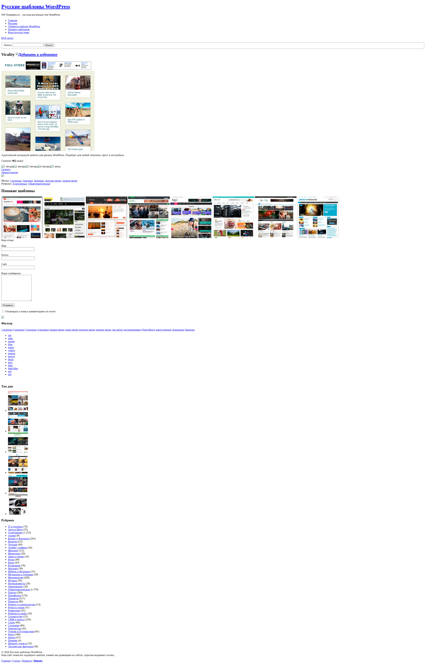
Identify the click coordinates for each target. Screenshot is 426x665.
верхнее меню (53, 180)
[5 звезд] (55, 166)
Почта (4, 255)
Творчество (14, 628)
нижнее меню (103, 329)
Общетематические (39, 183)
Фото (11, 634)
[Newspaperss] (18, 493)
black (11, 359)
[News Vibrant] (18, 431)
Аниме (12, 535)
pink (10, 338)
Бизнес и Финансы (18, 538)
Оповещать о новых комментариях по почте (30, 311)
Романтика (14, 610)
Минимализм (15, 577)
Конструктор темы (18, 32)
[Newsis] (18, 472)
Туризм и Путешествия (21, 631)
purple (11, 341)
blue (10, 344)
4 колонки (43, 329)
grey (10, 362)
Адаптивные (19, 183)
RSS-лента (7, 38)
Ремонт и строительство (21, 604)
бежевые (39, 180)
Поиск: (8, 45)
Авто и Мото (15, 529)
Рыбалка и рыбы (17, 613)
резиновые (178, 329)
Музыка (12, 580)
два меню (117, 329)
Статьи (16, 660)
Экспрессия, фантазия (20, 646)
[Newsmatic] (18, 451)
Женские (13, 550)
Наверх (38, 660)
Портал (12, 592)
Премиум (13, 598)
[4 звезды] (44, 166)
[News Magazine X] (18, 410)
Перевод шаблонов (19, 29)
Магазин (13, 568)
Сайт (4, 264)
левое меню (71, 329)
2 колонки (19, 329)
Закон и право (16, 556)
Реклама (12, 23)
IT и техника (15, 526)
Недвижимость (16, 583)
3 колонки (16, 180)
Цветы (11, 637)
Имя (3, 245)
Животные (14, 553)
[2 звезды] (19, 166)
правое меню (70, 180)
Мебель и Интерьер (19, 571)
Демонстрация (9, 172)
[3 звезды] (31, 166)
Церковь (12, 640)
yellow (11, 350)
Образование (15, 586)
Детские (12, 544)
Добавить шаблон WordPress (24, 26)
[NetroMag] (18, 513)
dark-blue (13, 368)
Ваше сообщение (11, 273)
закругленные (163, 329)
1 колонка (6, 329)
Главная (12, 20)
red (9, 335)
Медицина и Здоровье (20, 574)
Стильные (13, 625)
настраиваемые (132, 329)
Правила (27, 660)
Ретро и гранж (16, 607)
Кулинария (14, 565)
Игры (11, 559)
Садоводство (15, 616)
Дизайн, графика (17, 547)
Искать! (49, 45)
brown (11, 356)
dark (10, 365)
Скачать (5, 169)
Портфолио (14, 595)
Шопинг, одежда (17, 643)
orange (11, 353)
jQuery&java (148, 329)
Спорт (11, 622)
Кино (11, 562)
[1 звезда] (7, 166)
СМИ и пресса (16, 619)
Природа (13, 601)
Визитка (12, 541)
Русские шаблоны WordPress (35, 6)
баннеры (28, 180)
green (11, 347)
